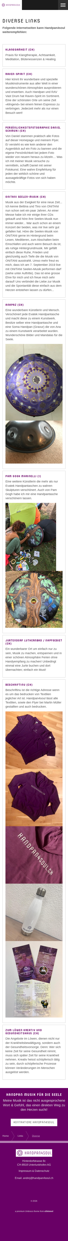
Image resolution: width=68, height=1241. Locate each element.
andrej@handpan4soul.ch (38, 1178)
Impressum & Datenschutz (34, 1170)
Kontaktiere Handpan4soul (34, 1122)
